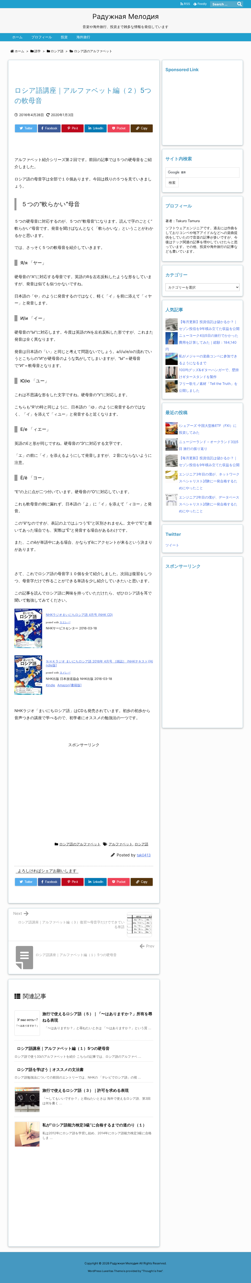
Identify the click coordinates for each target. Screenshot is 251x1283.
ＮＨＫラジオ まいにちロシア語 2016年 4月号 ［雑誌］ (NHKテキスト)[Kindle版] (99, 663)
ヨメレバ (65, 672)
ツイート (172, 545)
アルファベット (121, 844)
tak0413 (144, 855)
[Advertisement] (71, 74)
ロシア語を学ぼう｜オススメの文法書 (50, 1069)
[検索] (239, 4)
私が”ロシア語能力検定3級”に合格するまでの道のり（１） (94, 1124)
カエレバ (65, 622)
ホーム (19, 51)
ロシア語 (57, 51)
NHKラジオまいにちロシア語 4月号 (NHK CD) (79, 615)
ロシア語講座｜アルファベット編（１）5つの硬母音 (63, 1048)
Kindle (50, 685)
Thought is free (152, 1271)
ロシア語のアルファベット (93, 51)
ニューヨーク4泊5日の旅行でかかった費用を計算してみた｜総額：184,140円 (201, 342)
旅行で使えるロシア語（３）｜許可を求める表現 (85, 1090)
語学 (37, 51)
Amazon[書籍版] (69, 685)
